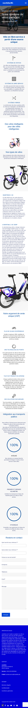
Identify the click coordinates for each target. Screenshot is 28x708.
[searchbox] (2, 546)
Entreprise (4, 564)
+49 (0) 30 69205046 (11, 671)
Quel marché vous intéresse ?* (10, 542)
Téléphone (4, 572)
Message (4, 586)
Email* (3, 579)
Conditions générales (7, 691)
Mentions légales (6, 685)
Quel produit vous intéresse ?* (10, 550)
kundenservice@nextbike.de (13, 674)
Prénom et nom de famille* (9, 557)
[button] (26, 3)
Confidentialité (5, 688)
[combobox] (14, 545)
